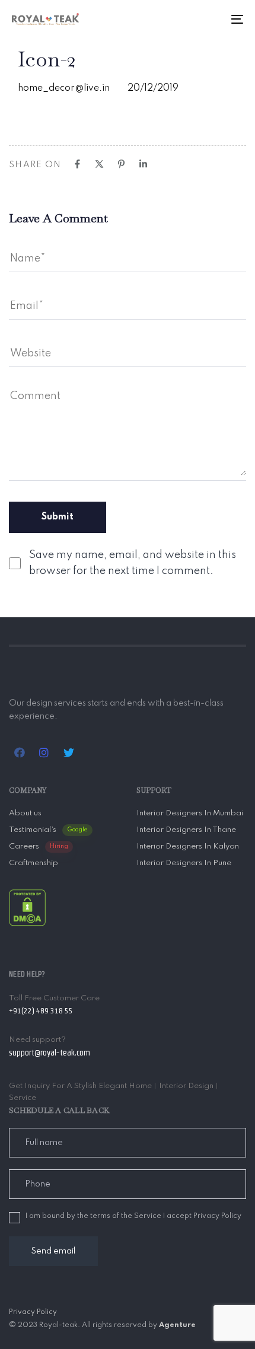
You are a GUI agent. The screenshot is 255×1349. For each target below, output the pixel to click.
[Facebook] (77, 164)
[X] (99, 164)
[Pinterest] (121, 164)
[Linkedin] (143, 164)
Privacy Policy (33, 1312)
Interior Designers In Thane (186, 830)
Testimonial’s (48, 830)
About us (25, 813)
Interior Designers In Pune (183, 863)
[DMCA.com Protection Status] (27, 907)
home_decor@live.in (64, 88)
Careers (38, 846)
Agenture (177, 1325)
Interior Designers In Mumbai (189, 813)
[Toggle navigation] (204, 19)
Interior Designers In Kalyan (187, 846)
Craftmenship (33, 863)
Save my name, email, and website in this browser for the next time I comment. (132, 563)
